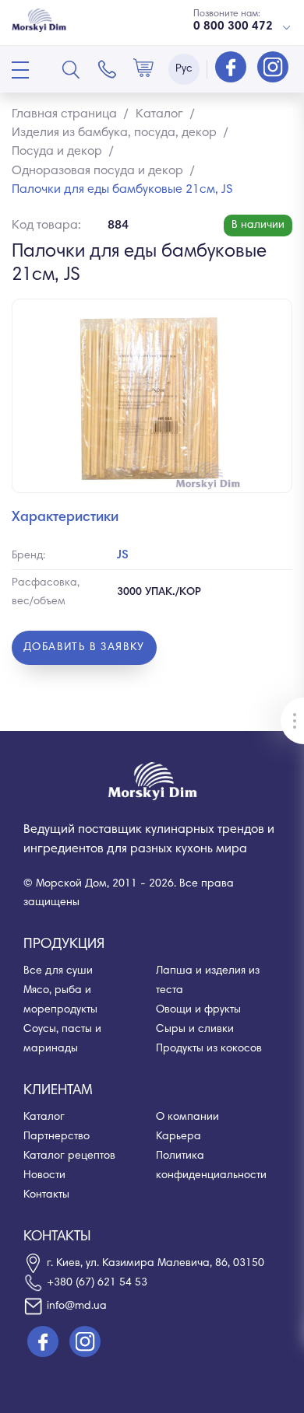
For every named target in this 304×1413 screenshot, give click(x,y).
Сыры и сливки (195, 1029)
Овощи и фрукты (198, 1010)
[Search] (71, 69)
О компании (187, 1117)
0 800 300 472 (233, 27)
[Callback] (107, 69)
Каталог (44, 1117)
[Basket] (143, 69)
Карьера (178, 1136)
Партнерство (56, 1136)
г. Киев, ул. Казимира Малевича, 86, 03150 (155, 1263)
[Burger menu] (20, 70)
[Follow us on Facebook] (232, 68)
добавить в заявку (84, 647)
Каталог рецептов (69, 1156)
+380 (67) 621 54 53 (97, 1283)
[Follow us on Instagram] (272, 68)
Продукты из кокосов (209, 1049)
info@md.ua (77, 1306)
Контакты (46, 1195)
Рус (184, 69)
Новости (44, 1175)
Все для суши (58, 971)
